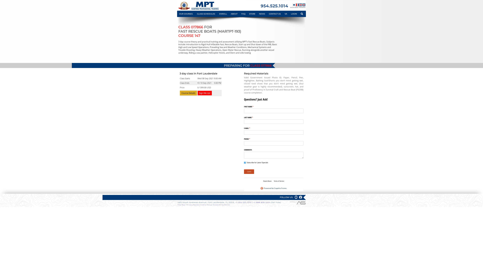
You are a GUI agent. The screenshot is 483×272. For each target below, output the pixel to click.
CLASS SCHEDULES (206, 14)
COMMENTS (248, 150)
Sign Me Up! (204, 93)
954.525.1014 (274, 5)
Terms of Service (279, 181)
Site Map (181, 205)
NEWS (262, 14)
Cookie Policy (206, 205)
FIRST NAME (251, 106)
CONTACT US (275, 14)
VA (286, 14)
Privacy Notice (193, 205)
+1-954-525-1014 (243, 202)
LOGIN (294, 14)
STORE (252, 14)
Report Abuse (267, 181)
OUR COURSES (186, 14)
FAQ (243, 14)
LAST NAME (251, 117)
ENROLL (223, 14)
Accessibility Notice (221, 205)
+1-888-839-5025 (261, 202)
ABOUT (234, 14)
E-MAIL (250, 128)
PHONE (250, 139)
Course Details (188, 93)
